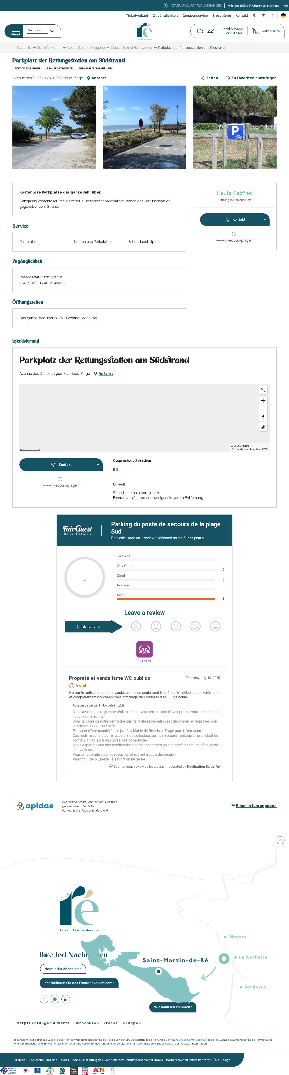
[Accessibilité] (263, 15)
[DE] (283, 15)
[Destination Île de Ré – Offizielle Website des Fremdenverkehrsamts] (144, 31)
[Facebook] (44, 1000)
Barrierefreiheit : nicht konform (188, 1060)
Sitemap (19, 1060)
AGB (64, 1060)
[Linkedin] (65, 1000)
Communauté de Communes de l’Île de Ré (192, 1040)
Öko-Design (222, 1060)
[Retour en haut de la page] (280, 840)
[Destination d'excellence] (25, 1070)
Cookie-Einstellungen (85, 1060)
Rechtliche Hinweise (43, 1060)
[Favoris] (272, 16)
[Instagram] (55, 1000)
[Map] (255, 15)
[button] (283, 15)
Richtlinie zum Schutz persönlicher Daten (134, 1060)
